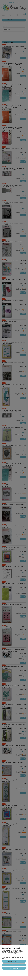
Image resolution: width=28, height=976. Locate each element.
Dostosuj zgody (14, 964)
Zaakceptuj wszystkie (14, 968)
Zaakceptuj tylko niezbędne (14, 961)
